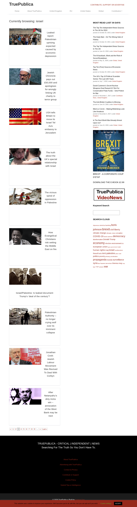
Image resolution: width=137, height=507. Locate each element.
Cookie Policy (70, 480)
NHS (104, 253)
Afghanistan (96, 225)
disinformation (98, 239)
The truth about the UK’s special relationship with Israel (50, 159)
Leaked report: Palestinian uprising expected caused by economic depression (50, 44)
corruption (118, 233)
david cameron (108, 236)
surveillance (118, 260)
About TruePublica (34, 11)
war (106, 266)
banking (108, 225)
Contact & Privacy (70, 470)
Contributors (116, 11)
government (114, 247)
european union (100, 246)
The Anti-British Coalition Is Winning (106, 102)
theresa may (117, 263)
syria (95, 263)
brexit (106, 229)
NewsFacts (97, 253)
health (119, 247)
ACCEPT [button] (118, 503)
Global (101, 11)
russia (109, 260)
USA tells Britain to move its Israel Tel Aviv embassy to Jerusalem (51, 122)
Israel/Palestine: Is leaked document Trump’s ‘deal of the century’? (34, 295)
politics (96, 256)
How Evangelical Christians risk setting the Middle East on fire (51, 241)
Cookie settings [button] (106, 503)
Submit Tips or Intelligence (71, 485)
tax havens (101, 263)
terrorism (109, 263)
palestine (110, 253)
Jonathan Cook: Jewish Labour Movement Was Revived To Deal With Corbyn (50, 364)
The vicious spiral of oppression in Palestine (51, 197)
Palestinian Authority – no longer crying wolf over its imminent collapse (50, 322)
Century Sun (80, 500)
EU (71, 11)
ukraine (101, 267)
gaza (109, 247)
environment (116, 243)
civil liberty (115, 229)
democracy (119, 236)
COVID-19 (98, 236)
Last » (44, 429)
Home (17, 11)
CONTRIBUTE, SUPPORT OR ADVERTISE (107, 5)
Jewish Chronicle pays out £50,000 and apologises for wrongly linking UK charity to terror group (50, 86)
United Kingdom (56, 11)
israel (111, 250)
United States (85, 11)
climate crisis (110, 233)
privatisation (114, 256)
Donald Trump (109, 239)
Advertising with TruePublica (71, 465)
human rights (99, 250)
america (102, 225)
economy (99, 243)
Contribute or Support (71, 475)
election (108, 243)
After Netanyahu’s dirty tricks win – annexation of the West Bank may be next (50, 404)
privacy (107, 256)
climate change (99, 233)
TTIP (97, 267)
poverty (102, 256)
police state (118, 253)
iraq (106, 250)
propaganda (99, 259)
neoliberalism (119, 250)
